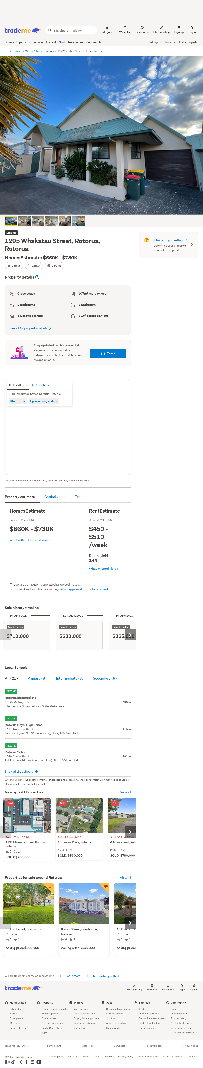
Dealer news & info (84, 1023)
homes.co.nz (54, 1046)
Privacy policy (125, 1056)
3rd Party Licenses (181, 1023)
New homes (75, 42)
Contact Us (193, 1056)
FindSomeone (190, 1046)
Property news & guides (55, 1008)
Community (178, 1002)
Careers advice (114, 1013)
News (97, 1056)
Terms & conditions (148, 1056)
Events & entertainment (152, 1018)
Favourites (168, 989)
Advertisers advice (116, 1023)
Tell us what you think (106, 976)
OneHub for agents (52, 1023)
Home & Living (18, 1028)
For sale (38, 42)
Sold (62, 42)
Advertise (109, 1056)
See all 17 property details (28, 328)
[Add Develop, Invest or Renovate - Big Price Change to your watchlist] (48, 888)
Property (19, 51)
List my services (147, 1028)
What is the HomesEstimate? (31, 540)
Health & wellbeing (149, 1023)
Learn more (73, 976)
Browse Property (16, 42)
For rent (51, 42)
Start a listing (134, 989)
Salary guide (113, 1028)
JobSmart (111, 1018)
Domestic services (149, 1013)
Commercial (94, 42)
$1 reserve (15, 1023)
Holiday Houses (154, 1046)
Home (8, 51)
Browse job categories (118, 1008)
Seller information (181, 1028)
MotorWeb (87, 1046)
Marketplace (18, 1002)
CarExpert (119, 1046)
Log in (192, 32)
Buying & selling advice (86, 1018)
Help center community (184, 1032)
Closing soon (17, 1018)
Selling (153, 42)
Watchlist (152, 989)
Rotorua (38, 51)
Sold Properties (50, 1013)
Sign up (179, 32)
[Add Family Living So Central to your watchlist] (103, 888)
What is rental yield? (103, 568)
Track (111, 353)
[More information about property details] (37, 277)
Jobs (109, 1002)
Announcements (180, 1013)
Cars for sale (81, 1008)
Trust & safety (179, 1018)
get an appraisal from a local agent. (83, 589)
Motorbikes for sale (85, 1013)
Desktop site (56, 1056)
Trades (142, 1008)
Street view (17, 401)
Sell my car (80, 1028)
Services (144, 1002)
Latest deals (16, 1008)
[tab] (18, 385)
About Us (72, 1056)
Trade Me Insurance (16, 1046)
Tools (168, 42)
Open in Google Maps (43, 401)
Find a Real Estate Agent (52, 1030)
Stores (13, 1013)
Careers (85, 1056)
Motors (78, 1002)
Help (173, 1008)
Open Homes (49, 1018)
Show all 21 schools (19, 771)
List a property (188, 42)
